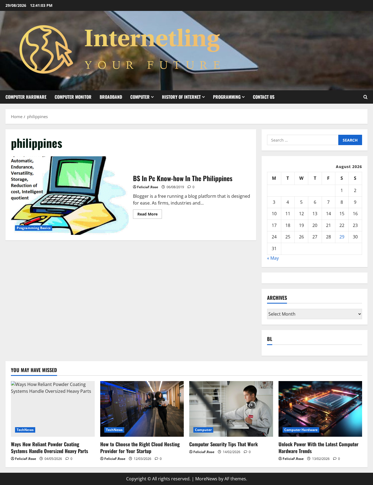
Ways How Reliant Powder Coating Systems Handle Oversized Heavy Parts (49, 447)
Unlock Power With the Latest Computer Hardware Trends (319, 447)
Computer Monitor (73, 97)
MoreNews (206, 479)
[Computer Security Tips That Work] (231, 409)
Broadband (111, 97)
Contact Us (263, 97)
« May (273, 258)
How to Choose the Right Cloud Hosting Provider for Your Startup (140, 447)
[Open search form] (365, 97)
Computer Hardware (25, 97)
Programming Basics (34, 228)
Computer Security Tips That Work (223, 444)
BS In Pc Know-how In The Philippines (70, 195)
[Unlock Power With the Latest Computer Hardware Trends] (320, 409)
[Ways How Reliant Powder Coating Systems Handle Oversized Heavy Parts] (53, 409)
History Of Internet (181, 97)
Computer (140, 97)
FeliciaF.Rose (147, 187)
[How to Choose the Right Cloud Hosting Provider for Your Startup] (142, 409)
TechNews (25, 429)
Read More (149, 215)
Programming (227, 97)
